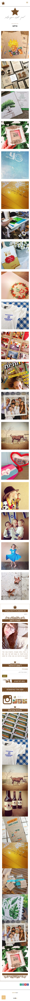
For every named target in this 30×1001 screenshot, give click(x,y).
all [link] (16, 998)
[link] (3, 3)
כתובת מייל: (25, 669)
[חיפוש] (3, 614)
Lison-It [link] (14, 992)
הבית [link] (17, 23)
